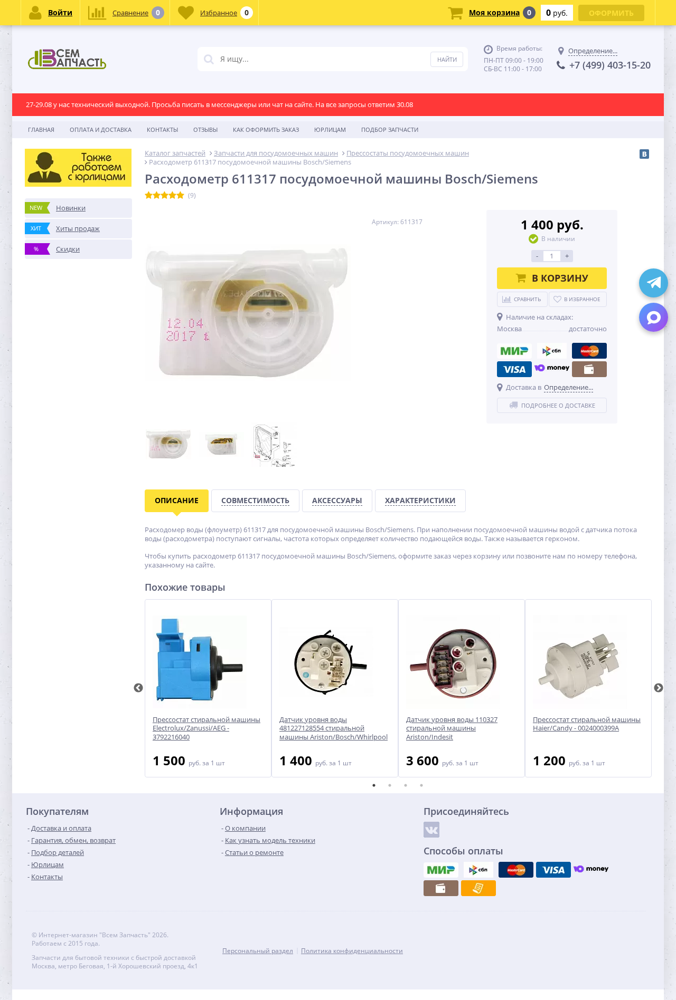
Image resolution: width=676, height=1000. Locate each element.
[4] (172, 195)
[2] (157, 195)
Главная (41, 129)
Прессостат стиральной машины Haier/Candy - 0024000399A (587, 724)
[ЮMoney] (551, 369)
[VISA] (514, 369)
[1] (149, 195)
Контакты (162, 129)
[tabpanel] (208, 688)
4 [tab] (421, 785)
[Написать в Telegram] (653, 282)
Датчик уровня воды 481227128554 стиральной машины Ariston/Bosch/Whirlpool (333, 728)
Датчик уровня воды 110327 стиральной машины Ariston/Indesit (451, 728)
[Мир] (514, 351)
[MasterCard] (589, 351)
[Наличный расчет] (589, 369)
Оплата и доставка (101, 129)
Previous (138, 688)
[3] (164, 195)
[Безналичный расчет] (478, 888)
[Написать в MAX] (653, 317)
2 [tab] (389, 785)
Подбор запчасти (389, 129)
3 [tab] (405, 785)
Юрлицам (330, 129)
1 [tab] (374, 785)
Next (658, 688)
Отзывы (205, 129)
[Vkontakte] (431, 830)
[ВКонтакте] (644, 154)
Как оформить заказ (266, 129)
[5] (180, 195)
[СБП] (551, 351)
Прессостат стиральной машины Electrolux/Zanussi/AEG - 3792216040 (206, 728)
